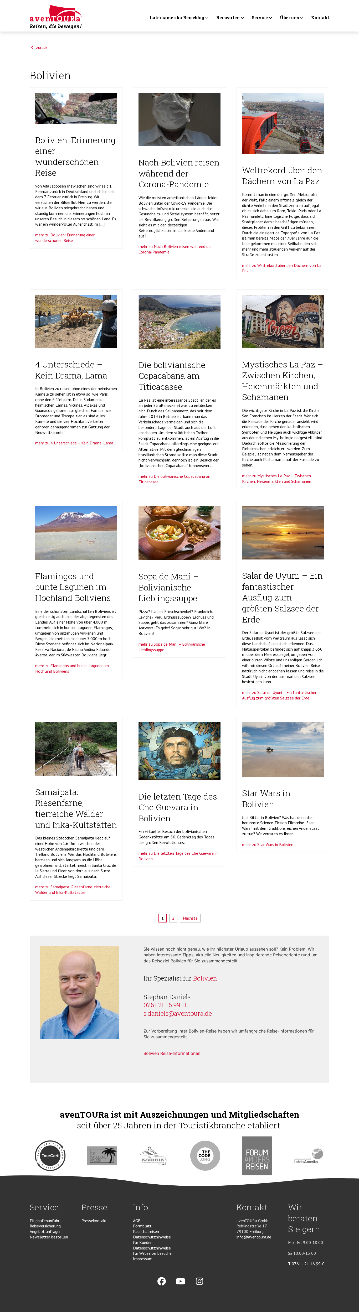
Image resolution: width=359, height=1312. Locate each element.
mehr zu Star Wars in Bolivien (267, 844)
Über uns (289, 17)
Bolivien (205, 978)
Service (260, 17)
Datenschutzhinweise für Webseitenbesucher (153, 1250)
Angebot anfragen (45, 1231)
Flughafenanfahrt (45, 1220)
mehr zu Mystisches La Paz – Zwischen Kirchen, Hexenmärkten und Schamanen (276, 478)
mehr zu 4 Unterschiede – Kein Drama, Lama (74, 442)
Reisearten (228, 17)
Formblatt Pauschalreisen (146, 1228)
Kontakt (320, 17)
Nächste (190, 918)
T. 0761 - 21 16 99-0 (306, 1263)
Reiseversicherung (45, 1225)
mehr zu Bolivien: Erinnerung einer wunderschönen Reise (65, 237)
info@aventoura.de (254, 1237)
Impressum (142, 1258)
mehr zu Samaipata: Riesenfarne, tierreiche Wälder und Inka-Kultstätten (72, 889)
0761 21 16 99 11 (165, 1005)
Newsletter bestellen (49, 1237)
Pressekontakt (94, 1220)
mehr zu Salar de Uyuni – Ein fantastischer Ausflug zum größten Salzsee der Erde (279, 695)
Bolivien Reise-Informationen (171, 1053)
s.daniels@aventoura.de (177, 1013)
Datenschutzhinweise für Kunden (152, 1239)
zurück (41, 47)
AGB (137, 1220)
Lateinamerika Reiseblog (177, 17)
